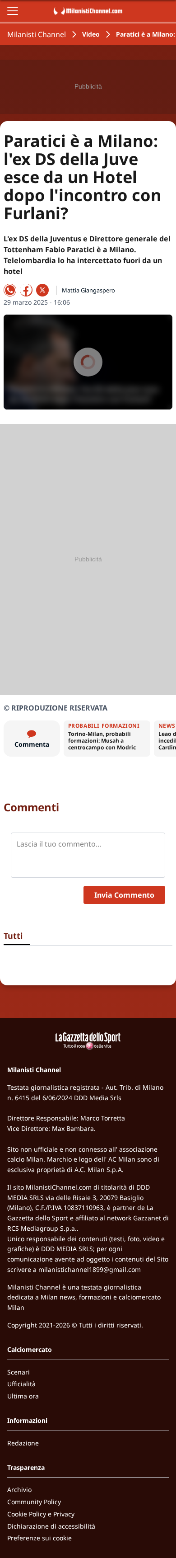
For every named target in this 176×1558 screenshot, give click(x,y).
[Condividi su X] (42, 290)
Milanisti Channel (36, 34)
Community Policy (34, 1501)
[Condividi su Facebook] (26, 290)
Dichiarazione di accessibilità (51, 1526)
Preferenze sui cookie (39, 1538)
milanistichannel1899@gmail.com (89, 1269)
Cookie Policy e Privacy (40, 1514)
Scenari (18, 1372)
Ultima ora (23, 1396)
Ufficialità (21, 1383)
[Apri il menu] (12, 10)
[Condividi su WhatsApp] (10, 290)
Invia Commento (124, 895)
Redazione (23, 1443)
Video (91, 34)
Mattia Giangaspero (88, 290)
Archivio (19, 1489)
